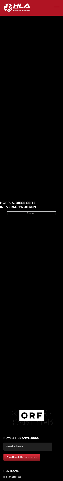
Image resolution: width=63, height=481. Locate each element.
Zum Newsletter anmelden (21, 457)
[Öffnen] (57, 8)
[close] (57, 8)
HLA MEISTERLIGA (12, 477)
